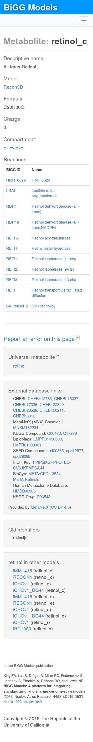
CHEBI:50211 (52, 410)
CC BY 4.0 (60, 507)
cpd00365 (55, 450)
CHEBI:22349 (52, 404)
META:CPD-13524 (44, 473)
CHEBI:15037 (66, 398)
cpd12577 (74, 450)
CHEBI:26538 (25, 410)
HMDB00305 (24, 491)
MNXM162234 (25, 427)
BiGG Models (30, 7)
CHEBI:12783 (40, 398)
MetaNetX (39, 507)
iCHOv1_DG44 (29, 590)
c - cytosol (14, 147)
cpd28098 (21, 456)
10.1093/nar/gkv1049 (25, 701)
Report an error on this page (40, 338)
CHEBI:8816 (24, 416)
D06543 (43, 496)
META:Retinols (26, 479)
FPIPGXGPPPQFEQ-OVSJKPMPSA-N (42, 465)
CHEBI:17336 (25, 404)
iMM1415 (23, 570)
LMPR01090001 (27, 445)
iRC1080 (22, 628)
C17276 (70, 433)
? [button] (78, 338)
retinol (19, 365)
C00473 (54, 433)
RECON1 (23, 577)
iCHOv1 (22, 583)
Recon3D (13, 86)
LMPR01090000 (48, 439)
